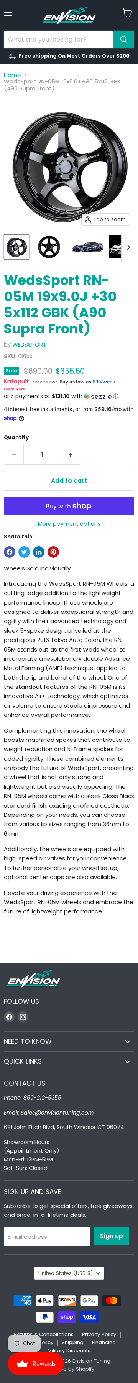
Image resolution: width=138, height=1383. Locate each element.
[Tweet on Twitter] (24, 552)
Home (12, 75)
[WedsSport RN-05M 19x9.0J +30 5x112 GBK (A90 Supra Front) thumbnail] (16, 247)
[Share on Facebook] (9, 552)
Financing (104, 1342)
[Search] (123, 39)
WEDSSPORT (29, 344)
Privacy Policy (99, 1334)
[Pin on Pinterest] (53, 552)
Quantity (16, 437)
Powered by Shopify (69, 1369)
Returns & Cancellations (44, 1334)
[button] (69, 396)
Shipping (73, 1342)
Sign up (111, 1235)
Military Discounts (69, 1350)
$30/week (104, 381)
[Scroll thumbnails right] (127, 247)
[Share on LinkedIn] (38, 552)
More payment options (69, 524)
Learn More (14, 389)
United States (65, 1273)
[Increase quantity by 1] (70, 455)
